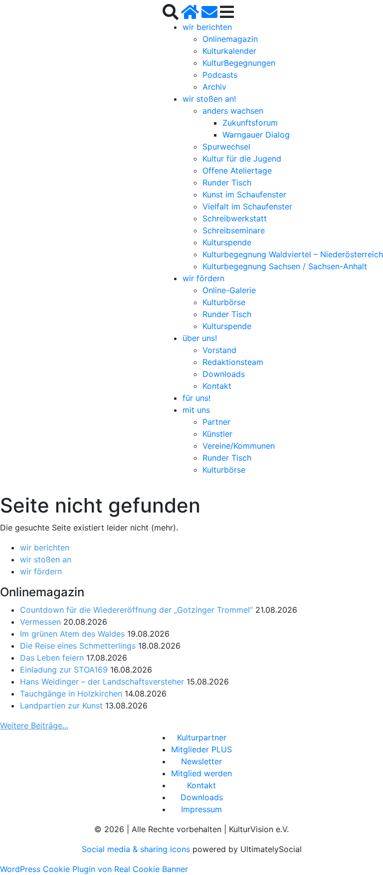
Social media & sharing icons (137, 849)
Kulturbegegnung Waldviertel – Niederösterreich (292, 254)
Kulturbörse (223, 302)
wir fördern (203, 278)
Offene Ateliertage (237, 170)
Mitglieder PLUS (201, 749)
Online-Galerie (229, 290)
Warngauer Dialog (256, 135)
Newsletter (201, 761)
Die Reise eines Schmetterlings (78, 646)
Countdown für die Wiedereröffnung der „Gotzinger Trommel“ (136, 610)
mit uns (196, 410)
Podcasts (219, 75)
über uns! (200, 338)
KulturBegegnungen (238, 63)
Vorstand (219, 350)
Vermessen (40, 622)
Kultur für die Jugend (241, 159)
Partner (216, 422)
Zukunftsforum (250, 123)
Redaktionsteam (232, 362)
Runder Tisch (226, 182)
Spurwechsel (226, 147)
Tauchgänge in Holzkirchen (71, 694)
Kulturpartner (201, 737)
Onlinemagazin (230, 39)
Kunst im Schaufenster (244, 194)
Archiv (214, 87)
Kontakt (216, 386)
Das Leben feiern (52, 658)
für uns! (196, 398)
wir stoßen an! (209, 99)
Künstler (217, 434)
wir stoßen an (45, 559)
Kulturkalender (229, 51)
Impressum (201, 809)
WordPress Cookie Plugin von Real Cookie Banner (94, 869)
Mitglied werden (201, 773)
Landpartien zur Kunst (61, 705)
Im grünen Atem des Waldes (72, 634)
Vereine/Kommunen (238, 446)
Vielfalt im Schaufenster (247, 206)
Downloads (223, 374)
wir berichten (207, 27)
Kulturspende (226, 242)
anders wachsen (232, 111)
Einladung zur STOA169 (64, 670)
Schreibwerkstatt (234, 218)
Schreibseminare (233, 230)
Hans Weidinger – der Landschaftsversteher (102, 682)
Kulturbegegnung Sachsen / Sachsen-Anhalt (284, 266)
